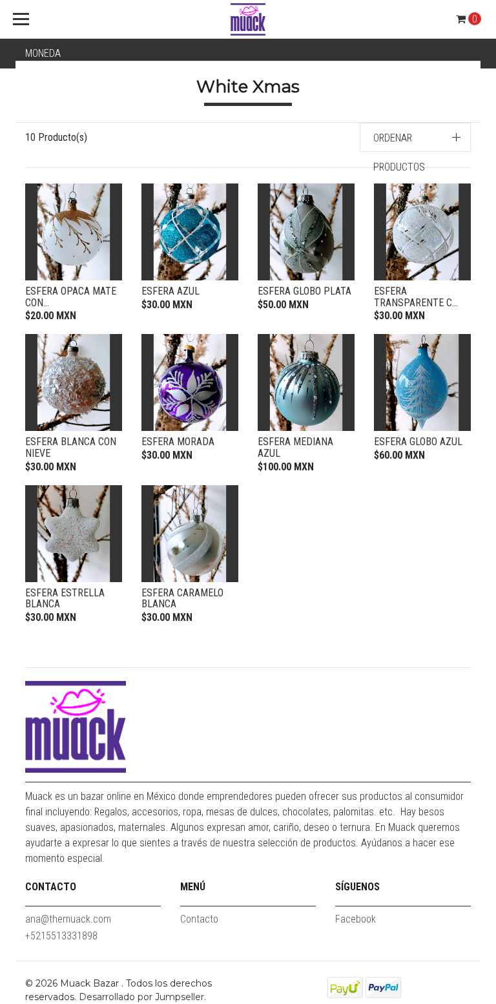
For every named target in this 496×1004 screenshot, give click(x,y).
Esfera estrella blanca (65, 599)
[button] (415, 137)
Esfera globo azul (418, 441)
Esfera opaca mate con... (70, 297)
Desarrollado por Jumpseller (141, 997)
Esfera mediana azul (295, 447)
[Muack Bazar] (248, 19)
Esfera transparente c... (416, 297)
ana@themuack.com (68, 919)
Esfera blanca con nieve (70, 447)
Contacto (199, 919)
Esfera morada (177, 441)
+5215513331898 (61, 936)
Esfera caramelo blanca (182, 599)
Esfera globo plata (304, 291)
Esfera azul (170, 291)
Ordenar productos (399, 152)
